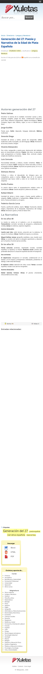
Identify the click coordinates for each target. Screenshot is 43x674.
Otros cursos (8, 587)
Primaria (7, 576)
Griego (7, 631)
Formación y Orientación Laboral (15, 624)
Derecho (7, 618)
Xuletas (14, 666)
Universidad (8, 583)
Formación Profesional (11, 581)
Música (7, 639)
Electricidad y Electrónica (12, 613)
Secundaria (8, 577)
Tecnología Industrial (11, 635)
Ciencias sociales (10, 616)
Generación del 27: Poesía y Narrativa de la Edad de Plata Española (19, 42)
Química (7, 605)
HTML (13, 552)
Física (6, 603)
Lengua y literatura (23, 35)
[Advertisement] (21, 27)
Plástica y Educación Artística (13, 646)
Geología (7, 637)
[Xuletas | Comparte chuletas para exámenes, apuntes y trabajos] (21, 14)
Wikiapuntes (20, 670)
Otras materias (9, 592)
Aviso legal (27, 666)
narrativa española (16, 534)
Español (7, 628)
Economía (8, 615)
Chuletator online (15, 51)
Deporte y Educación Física (13, 642)
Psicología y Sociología (11, 648)
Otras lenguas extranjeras (13, 633)
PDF (12, 556)
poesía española (34, 531)
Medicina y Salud (10, 622)
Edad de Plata (31, 535)
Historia (7, 596)
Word (13, 548)
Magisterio (8, 620)
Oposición (8, 585)
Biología (7, 602)
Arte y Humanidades (11, 650)
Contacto (20, 666)
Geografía (8, 609)
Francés (7, 626)
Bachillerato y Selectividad (13, 579)
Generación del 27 (15, 531)
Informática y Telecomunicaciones (15, 611)
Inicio (3, 35)
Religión (7, 641)
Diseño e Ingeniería (11, 644)
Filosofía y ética (9, 598)
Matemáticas (9, 600)
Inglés (6, 607)
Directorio (10, 35)
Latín (6, 629)
